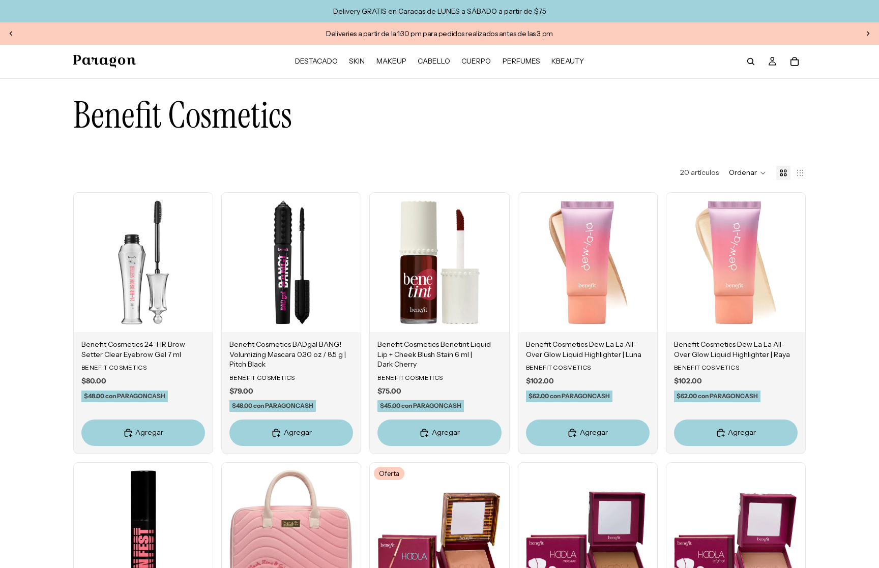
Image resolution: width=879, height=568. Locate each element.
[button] (747, 173)
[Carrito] (794, 61)
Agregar (205, 316)
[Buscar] (751, 61)
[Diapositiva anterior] (11, 33)
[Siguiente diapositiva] (868, 33)
